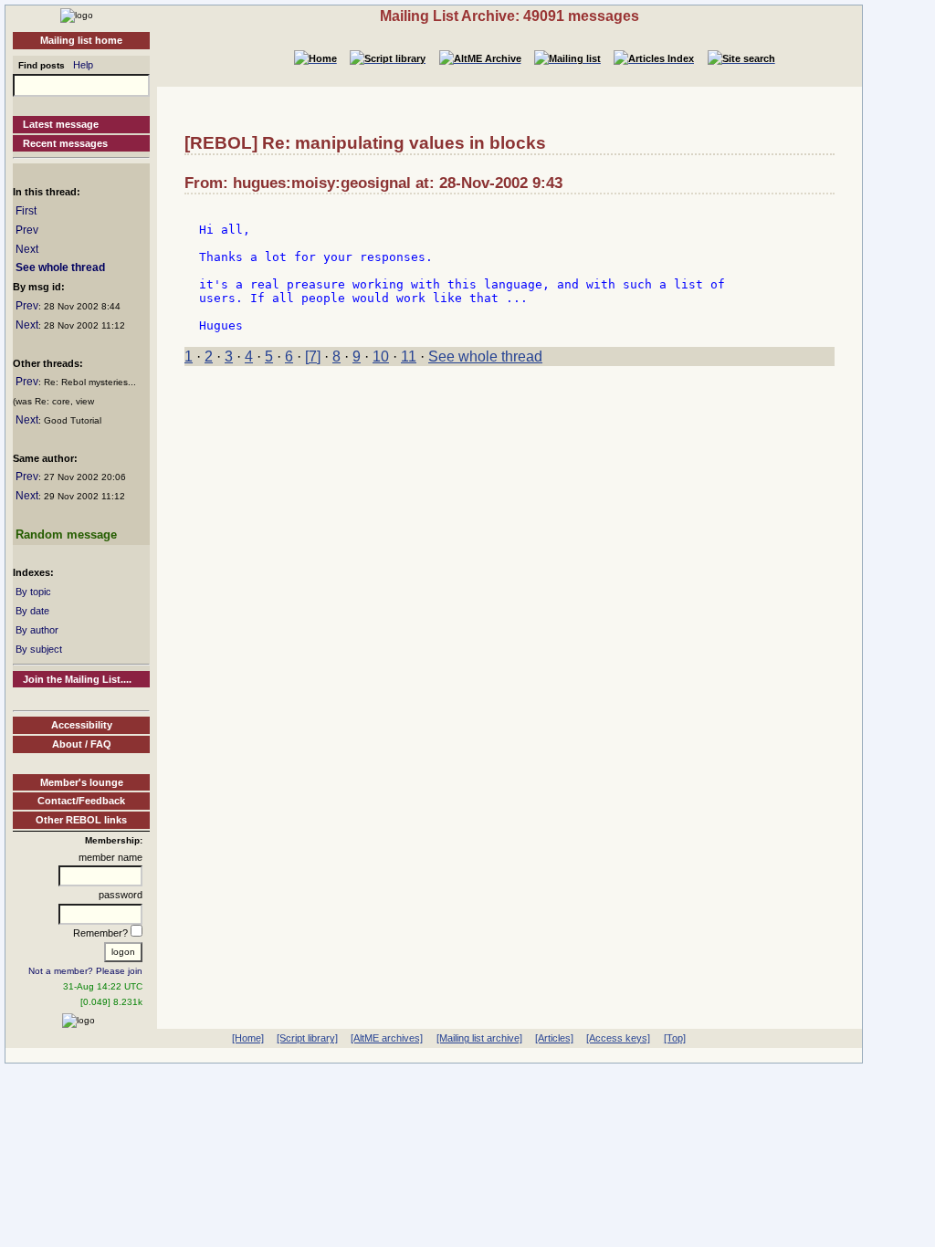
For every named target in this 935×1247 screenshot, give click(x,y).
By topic (33, 591)
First (26, 210)
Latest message (61, 124)
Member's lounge (81, 782)
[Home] (76, 14)
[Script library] (307, 1037)
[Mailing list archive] (479, 1037)
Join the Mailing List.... (77, 679)
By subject (39, 649)
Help (83, 64)
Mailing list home (81, 40)
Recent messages (65, 143)
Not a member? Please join (85, 971)
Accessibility (81, 724)
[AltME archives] (387, 1037)
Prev (27, 230)
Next (27, 249)
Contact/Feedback (81, 800)
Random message (66, 534)
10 (381, 356)
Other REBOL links (81, 819)
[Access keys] (618, 1037)
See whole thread (60, 267)
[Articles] (554, 1037)
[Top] (675, 1037)
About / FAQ (81, 744)
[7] (312, 356)
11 (408, 356)
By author (37, 629)
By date (32, 610)
